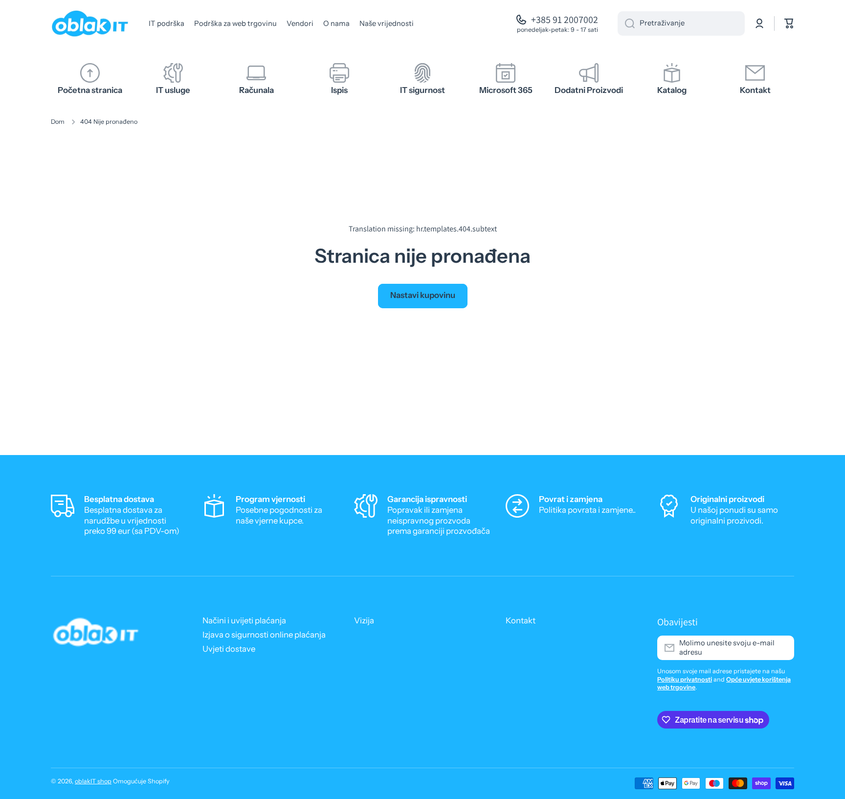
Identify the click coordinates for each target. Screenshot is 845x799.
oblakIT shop (93, 781)
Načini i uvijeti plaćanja (244, 620)
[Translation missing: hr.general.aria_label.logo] (90, 23)
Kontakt (520, 620)
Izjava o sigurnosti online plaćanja (264, 634)
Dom (58, 121)
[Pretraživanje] (626, 23)
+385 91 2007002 (564, 19)
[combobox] (681, 23)
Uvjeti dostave (228, 649)
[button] (789, 23)
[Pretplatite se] (782, 648)
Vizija (364, 620)
